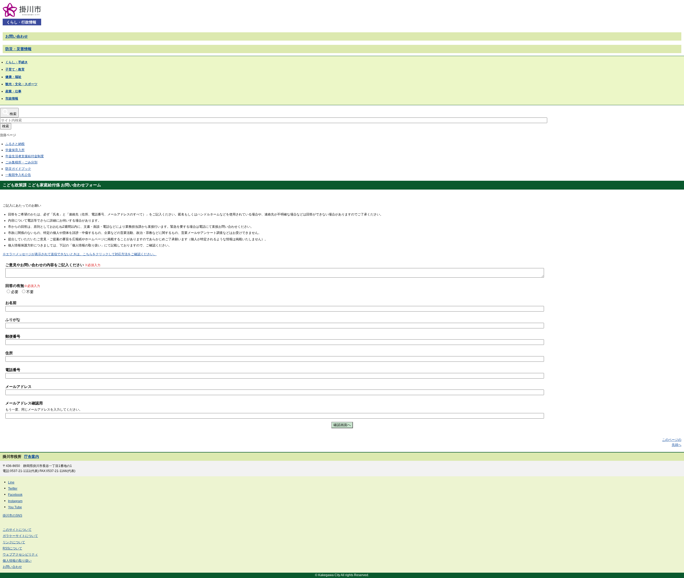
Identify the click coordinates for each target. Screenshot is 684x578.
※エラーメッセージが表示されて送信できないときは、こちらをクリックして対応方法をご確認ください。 (80, 254)
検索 (5, 126)
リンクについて (14, 542)
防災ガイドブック (18, 169)
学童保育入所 (15, 150)
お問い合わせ (16, 36)
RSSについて (12, 548)
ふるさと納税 (15, 144)
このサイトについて (17, 530)
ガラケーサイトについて (20, 536)
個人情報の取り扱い (17, 561)
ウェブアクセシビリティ (20, 554)
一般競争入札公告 (18, 175)
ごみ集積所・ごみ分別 (21, 162)
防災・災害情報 (18, 49)
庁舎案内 (31, 456)
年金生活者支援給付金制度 (24, 156)
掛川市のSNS (12, 515)
